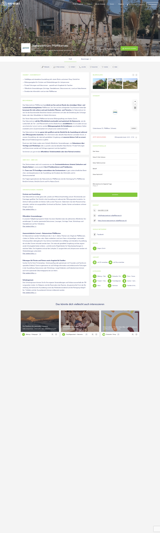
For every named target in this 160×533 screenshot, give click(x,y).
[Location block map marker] (115, 112)
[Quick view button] (52, 334)
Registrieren (141, 4)
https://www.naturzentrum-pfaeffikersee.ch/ (112, 220)
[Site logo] (11, 4)
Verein (112, 4)
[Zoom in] (135, 101)
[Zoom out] (135, 104)
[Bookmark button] (56, 334)
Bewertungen (86, 59)
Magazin (121, 4)
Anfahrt (133, 128)
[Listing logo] (25, 47)
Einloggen (132, 4)
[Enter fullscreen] (135, 107)
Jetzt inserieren (152, 4)
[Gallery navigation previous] (133, 75)
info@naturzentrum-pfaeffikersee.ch (110, 215)
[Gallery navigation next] (136, 75)
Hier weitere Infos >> (29, 209)
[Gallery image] (100, 83)
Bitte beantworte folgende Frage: (102, 185)
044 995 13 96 (103, 210)
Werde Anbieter (100, 4)
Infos (89, 4)
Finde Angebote (78, 4)
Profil (70, 59)
